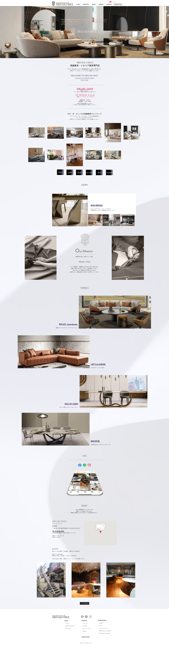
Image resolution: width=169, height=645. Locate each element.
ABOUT (101, 625)
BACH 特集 (84, 625)
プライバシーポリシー (103, 628)
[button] (51, 580)
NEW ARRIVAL (97, 205)
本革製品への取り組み (70, 625)
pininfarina (72, 324)
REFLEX (62, 324)
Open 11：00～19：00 (58, 535)
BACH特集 (95, 441)
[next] (133, 581)
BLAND (67, 623)
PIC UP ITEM (85, 623)
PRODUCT (84, 620)
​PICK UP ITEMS (71, 403)
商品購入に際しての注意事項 (105, 630)
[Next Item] (132, 220)
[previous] (39, 581)
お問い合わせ (68, 628)
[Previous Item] (90, 220)
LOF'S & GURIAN (98, 364)
